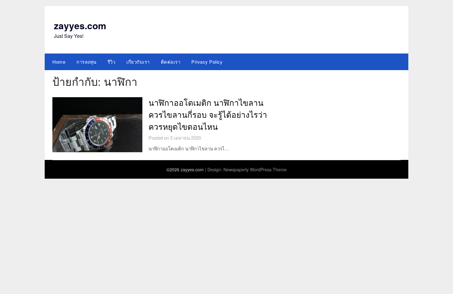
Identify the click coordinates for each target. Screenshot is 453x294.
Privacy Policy (206, 61)
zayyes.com (80, 25)
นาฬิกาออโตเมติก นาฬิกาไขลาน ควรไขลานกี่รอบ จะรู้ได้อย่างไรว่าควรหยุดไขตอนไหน (208, 115)
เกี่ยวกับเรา (138, 61)
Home (58, 61)
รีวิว (112, 61)
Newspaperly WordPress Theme (255, 169)
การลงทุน (86, 61)
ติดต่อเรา (171, 61)
